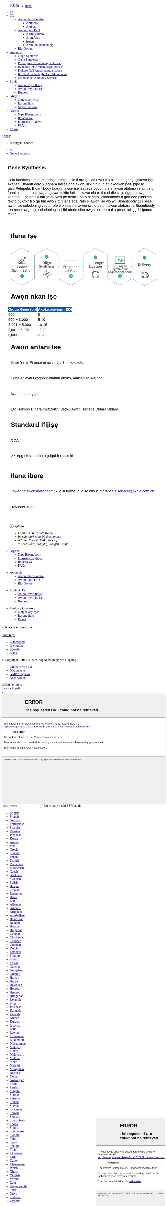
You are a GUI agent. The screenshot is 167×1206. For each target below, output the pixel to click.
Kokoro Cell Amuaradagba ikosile (40, 70)
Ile (11, 12)
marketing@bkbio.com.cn (44, 536)
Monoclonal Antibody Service (37, 77)
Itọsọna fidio (26, 103)
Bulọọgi (23, 92)
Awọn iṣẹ (16, 52)
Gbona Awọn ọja (21, 666)
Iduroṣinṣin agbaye (30, 121)
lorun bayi (8, 635)
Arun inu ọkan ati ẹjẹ (39, 45)
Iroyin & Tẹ (17, 590)
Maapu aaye (17, 670)
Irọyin (30, 41)
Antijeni (31, 26)
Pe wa (14, 129)
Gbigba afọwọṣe (28, 99)
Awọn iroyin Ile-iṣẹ (30, 85)
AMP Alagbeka (20, 674)
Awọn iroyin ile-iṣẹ (30, 88)
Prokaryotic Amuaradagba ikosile (39, 63)
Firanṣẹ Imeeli (11, 688)
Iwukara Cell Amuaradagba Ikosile (40, 67)
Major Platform (27, 107)
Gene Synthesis (28, 59)
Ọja (12, 15)
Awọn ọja (16, 572)
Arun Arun (33, 37)
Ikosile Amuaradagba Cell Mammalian (42, 74)
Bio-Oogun (25, 48)
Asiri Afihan (18, 677)
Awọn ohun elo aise (31, 19)
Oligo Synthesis (28, 56)
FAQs (22, 125)
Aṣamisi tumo (35, 34)
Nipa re (14, 110)
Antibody (32, 23)
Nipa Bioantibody (29, 114)
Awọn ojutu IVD (29, 30)
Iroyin (14, 81)
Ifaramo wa (25, 118)
